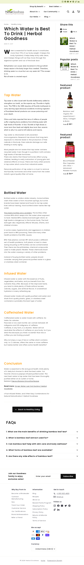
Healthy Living (16, 24)
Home (6, 24)
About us (36, 500)
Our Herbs (34, 17)
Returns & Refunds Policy (40, 516)
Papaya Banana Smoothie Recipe (25, 381)
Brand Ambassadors (20, 514)
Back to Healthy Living (29, 409)
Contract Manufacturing (17, 498)
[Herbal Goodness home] (14, 12)
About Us (34, 11)
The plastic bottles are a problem (18, 213)
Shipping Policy (39, 506)
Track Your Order (18, 505)
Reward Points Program (42, 503)
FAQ (13, 502)
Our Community (51, 11)
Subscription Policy (40, 509)
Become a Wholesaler (20, 493)
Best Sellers (54, 6)
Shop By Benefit (37, 6)
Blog (46, 17)
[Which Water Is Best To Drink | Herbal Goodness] (64, 41)
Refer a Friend (17, 517)
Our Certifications (19, 511)
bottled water (65, 68)
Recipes (36, 497)
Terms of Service (39, 521)
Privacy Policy (38, 512)
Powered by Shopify (54, 561)
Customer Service (19, 508)
